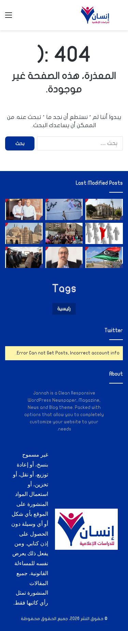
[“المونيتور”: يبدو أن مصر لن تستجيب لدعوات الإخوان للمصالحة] (24, 257)
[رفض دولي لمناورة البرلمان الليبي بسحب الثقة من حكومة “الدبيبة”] (104, 257)
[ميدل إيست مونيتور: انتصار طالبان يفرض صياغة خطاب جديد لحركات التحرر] (64, 209)
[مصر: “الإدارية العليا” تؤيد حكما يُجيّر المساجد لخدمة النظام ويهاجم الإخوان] (24, 233)
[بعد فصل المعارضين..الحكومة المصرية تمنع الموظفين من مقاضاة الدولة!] (104, 233)
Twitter (113, 330)
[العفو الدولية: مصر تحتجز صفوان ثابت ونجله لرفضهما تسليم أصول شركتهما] (24, 209)
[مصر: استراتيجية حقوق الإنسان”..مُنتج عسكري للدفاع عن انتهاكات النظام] (64, 233)
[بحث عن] (119, 17)
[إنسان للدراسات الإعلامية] (95, 15)
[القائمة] (8, 17)
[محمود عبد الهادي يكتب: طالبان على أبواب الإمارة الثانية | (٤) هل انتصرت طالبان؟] (64, 257)
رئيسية (64, 308)
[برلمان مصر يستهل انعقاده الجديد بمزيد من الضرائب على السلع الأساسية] (104, 209)
